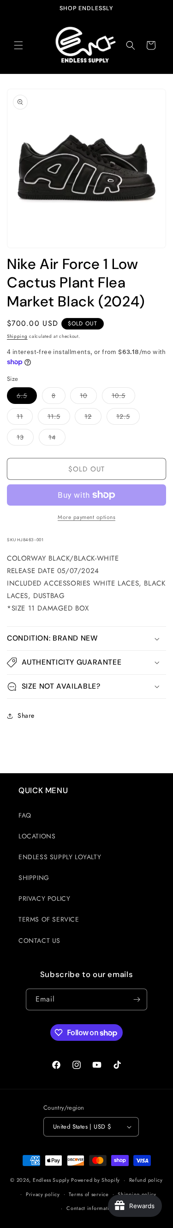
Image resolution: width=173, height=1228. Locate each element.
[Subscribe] (136, 999)
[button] (18, 45)
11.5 (59, 418)
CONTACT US (39, 940)
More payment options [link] (86, 517)
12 (92, 418)
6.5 (27, 397)
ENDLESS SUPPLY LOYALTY (59, 856)
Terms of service (88, 1194)
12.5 (128, 418)
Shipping (17, 336)
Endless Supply (51, 1180)
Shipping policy (137, 1194)
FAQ (24, 815)
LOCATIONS (36, 836)
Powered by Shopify (95, 1180)
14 (57, 439)
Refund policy (146, 1180)
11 (25, 418)
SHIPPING (33, 877)
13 (25, 439)
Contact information (90, 1208)
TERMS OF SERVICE (48, 919)
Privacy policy (43, 1194)
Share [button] (26, 715)
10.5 (123, 397)
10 (88, 397)
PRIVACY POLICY (44, 898)
